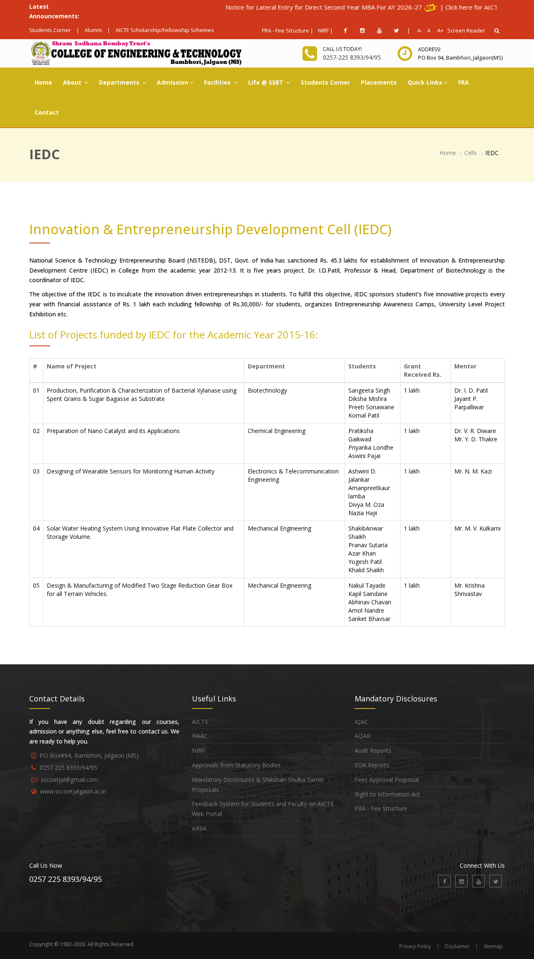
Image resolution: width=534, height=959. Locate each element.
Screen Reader (466, 30)
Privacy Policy (415, 946)
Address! (429, 49)
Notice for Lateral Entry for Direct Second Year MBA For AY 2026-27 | (306, 7)
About (73, 82)
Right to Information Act (387, 794)
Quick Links (425, 82)
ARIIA (199, 828)
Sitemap (493, 946)
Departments (120, 82)
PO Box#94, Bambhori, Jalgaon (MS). (90, 755)
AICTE (200, 722)
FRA (463, 82)
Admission (172, 82)
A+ (438, 30)
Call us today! (342, 49)
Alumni (93, 30)
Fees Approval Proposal (387, 780)
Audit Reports (373, 750)
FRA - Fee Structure (381, 808)
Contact (47, 112)
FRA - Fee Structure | (287, 30)
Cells (470, 153)
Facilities (218, 82)
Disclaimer (457, 946)
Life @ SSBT (266, 82)
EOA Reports (372, 765)
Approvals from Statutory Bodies (236, 765)
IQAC (361, 722)
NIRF (198, 750)
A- (418, 30)
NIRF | (325, 30)
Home (43, 82)
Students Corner (50, 30)
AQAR (362, 736)
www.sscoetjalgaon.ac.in (73, 791)
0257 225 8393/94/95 (68, 767)
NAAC (200, 736)
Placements (379, 82)
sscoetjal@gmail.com (69, 780)
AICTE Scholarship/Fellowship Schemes (165, 30)
